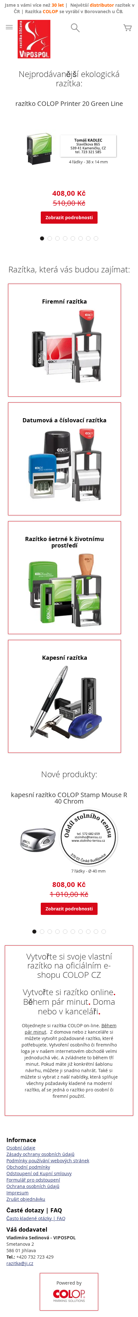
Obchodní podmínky (28, 1167)
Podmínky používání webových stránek (47, 1161)
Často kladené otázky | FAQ (35, 1218)
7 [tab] (88, 238)
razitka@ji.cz (19, 1263)
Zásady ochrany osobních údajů (40, 1154)
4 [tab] (65, 238)
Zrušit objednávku (25, 1199)
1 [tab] (42, 238)
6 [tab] (80, 238)
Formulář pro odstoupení (33, 1180)
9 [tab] (96, 931)
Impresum (17, 1193)
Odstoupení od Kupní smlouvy (39, 1173)
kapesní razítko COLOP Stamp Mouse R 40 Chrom (69, 797)
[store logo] (34, 39)
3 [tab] (57, 238)
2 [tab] (49, 238)
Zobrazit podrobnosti (69, 217)
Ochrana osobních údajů (32, 1186)
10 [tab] (103, 931)
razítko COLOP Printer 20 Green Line (69, 103)
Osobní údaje (20, 1148)
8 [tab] (96, 238)
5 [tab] (73, 238)
